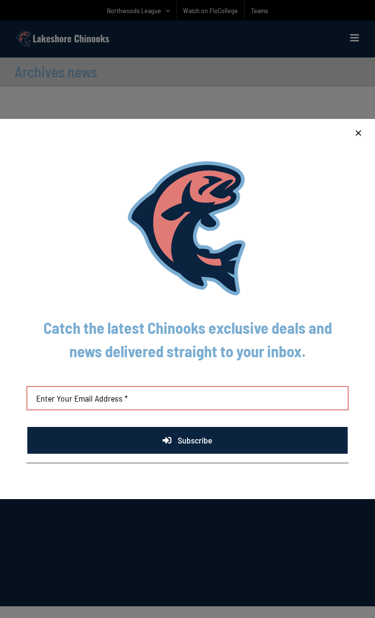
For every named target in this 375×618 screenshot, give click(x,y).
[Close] (358, 133)
